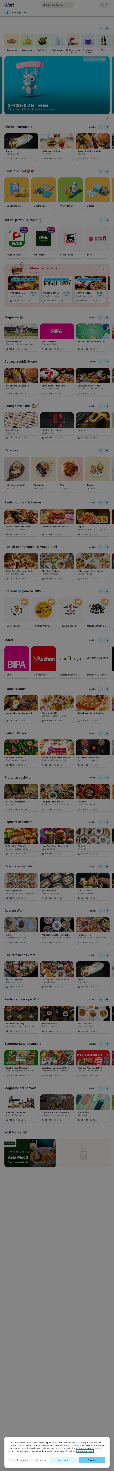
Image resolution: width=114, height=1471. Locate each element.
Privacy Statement (84, 1451)
